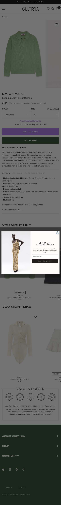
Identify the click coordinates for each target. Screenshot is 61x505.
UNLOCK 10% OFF (45, 261)
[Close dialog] (57, 232)
